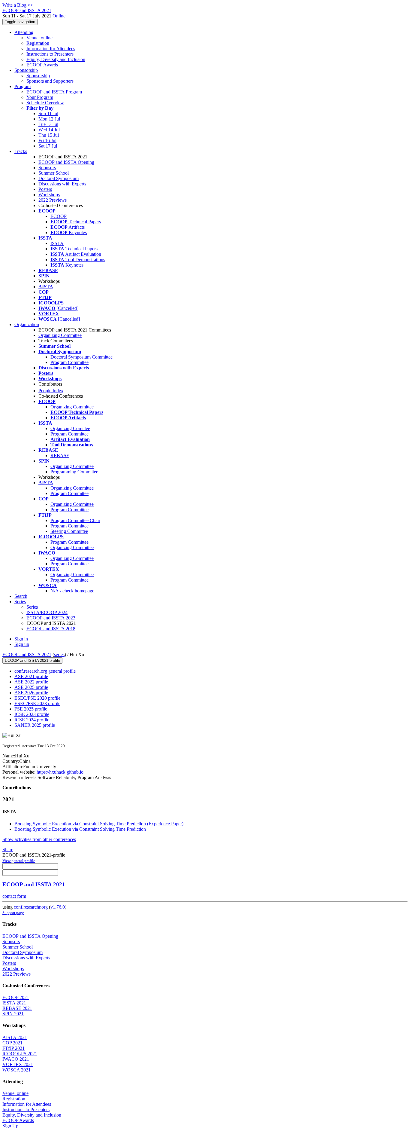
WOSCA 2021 (16, 1069)
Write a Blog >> (17, 5)
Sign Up (10, 1125)
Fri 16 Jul (47, 140)
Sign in (21, 638)
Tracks (20, 151)
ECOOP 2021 (15, 997)
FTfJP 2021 (13, 1048)
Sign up (21, 644)
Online (59, 15)
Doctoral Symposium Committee (81, 356)
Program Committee (69, 362)
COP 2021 (12, 1042)
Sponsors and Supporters (50, 81)
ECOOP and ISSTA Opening (66, 162)
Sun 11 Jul (48, 113)
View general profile (18, 860)
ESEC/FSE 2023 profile (37, 703)
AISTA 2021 (14, 1037)
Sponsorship (26, 70)
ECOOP (58, 216)
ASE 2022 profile (31, 681)
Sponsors (47, 167)
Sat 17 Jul (47, 145)
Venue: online (39, 37)
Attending (23, 32)
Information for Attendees (50, 48)
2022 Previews (52, 200)
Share (7, 849)
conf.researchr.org (31, 906)
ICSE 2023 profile (31, 714)
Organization (26, 324)
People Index (50, 390)
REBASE (59, 455)
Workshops (49, 194)
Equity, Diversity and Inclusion (55, 59)
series (59, 654)
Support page (13, 912)
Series (32, 607)
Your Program (39, 97)
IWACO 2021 (15, 1059)
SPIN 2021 (13, 1013)
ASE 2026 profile (31, 692)
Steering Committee (69, 531)
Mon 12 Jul (49, 118)
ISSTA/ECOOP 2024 (47, 612)
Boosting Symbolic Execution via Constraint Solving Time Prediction (80, 829)
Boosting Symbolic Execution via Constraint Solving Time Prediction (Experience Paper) (98, 823)
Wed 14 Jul (49, 129)
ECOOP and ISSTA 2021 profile (32, 660)
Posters (45, 189)
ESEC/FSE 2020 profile (37, 698)
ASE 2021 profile (31, 676)
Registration (37, 43)
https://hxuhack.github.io (59, 772)
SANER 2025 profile (34, 725)
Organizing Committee (60, 335)
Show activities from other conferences (39, 839)
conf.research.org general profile (45, 671)
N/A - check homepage (72, 590)
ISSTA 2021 (14, 1002)
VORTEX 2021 (17, 1064)
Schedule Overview (45, 102)
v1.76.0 (57, 906)
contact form (14, 896)
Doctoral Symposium (58, 178)
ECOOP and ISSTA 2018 (50, 628)
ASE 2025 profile (31, 687)
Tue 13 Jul (48, 124)
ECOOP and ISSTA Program (54, 91)
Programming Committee (74, 471)
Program (22, 86)
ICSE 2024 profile (31, 719)
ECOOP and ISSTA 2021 (26, 654)
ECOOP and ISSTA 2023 (50, 617)
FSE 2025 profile (30, 708)
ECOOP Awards (42, 64)
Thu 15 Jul (48, 135)
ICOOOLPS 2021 (19, 1053)
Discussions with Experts (62, 183)
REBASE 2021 (17, 1008)
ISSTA (57, 243)
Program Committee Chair (75, 520)
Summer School (53, 173)
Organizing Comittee (70, 428)
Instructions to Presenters (50, 54)
